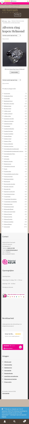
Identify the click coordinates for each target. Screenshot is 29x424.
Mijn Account (7, 362)
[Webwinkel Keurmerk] (9, 261)
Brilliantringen (7, 106)
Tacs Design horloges (9, 194)
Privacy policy (8, 382)
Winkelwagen (22, 420)
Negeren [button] (4, 416)
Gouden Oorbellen (8, 133)
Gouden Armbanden (9, 128)
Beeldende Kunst (8, 101)
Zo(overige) (7, 226)
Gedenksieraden (8, 123)
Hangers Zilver (7, 141)
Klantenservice (8, 367)
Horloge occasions (8, 146)
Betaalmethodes (8, 373)
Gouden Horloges (8, 131)
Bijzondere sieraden (9, 103)
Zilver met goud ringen (9, 211)
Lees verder (14, 72)
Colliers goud (7, 111)
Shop (9, 21)
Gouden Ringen (8, 136)
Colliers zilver (7, 116)
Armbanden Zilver (8, 96)
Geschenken (7, 126)
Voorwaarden (7, 370)
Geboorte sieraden (9, 121)
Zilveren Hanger (8, 214)
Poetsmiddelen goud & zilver (11, 174)
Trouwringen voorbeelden (10, 201)
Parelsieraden (7, 171)
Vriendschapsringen (9, 206)
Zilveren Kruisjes (8, 219)
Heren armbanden (8, 143)
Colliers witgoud (8, 113)
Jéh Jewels (6, 159)
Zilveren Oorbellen (8, 221)
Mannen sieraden (8, 161)
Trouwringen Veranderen (10, 199)
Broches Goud (7, 108)
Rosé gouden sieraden (9, 184)
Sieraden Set (7, 189)
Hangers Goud (7, 138)
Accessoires (7, 93)
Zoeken (14, 421)
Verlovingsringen (8, 204)
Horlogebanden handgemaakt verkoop (13, 151)
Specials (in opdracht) (9, 191)
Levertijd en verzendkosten (11, 376)
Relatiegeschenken (8, 179)
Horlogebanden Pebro (9, 153)
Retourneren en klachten (10, 379)
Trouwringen (7, 196)
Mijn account (5, 421)
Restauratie (7, 181)
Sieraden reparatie (8, 186)
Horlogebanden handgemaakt (11, 148)
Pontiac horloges (8, 176)
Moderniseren (7, 164)
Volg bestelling (8, 364)
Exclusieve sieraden (9, 118)
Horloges (6, 156)
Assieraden (7, 98)
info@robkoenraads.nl (12, 250)
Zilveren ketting (8, 216)
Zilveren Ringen (8, 224)
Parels (5, 169)
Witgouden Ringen (8, 209)
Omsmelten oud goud (9, 166)
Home (5, 21)
